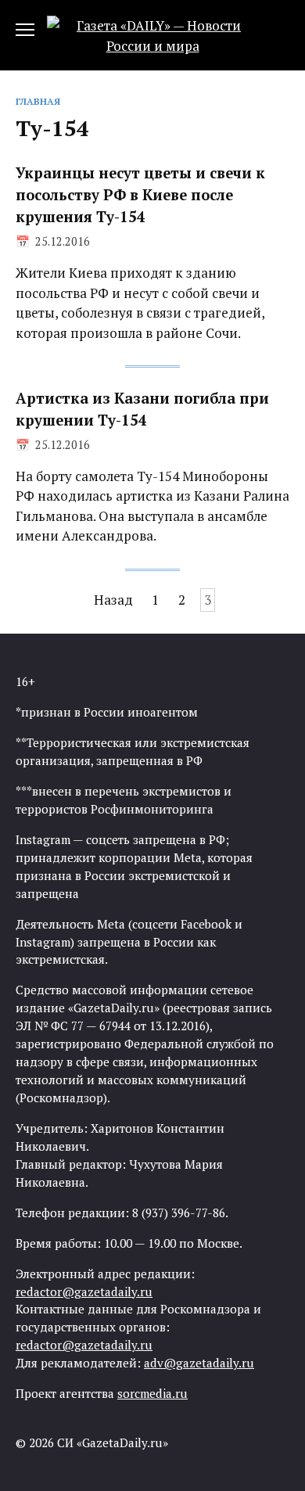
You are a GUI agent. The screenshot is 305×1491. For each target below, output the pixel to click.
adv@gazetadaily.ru (199, 1363)
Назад (113, 600)
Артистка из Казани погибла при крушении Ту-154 (142, 409)
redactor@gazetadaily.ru (84, 1291)
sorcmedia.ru (152, 1393)
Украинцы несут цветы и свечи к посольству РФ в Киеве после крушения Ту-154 (140, 194)
